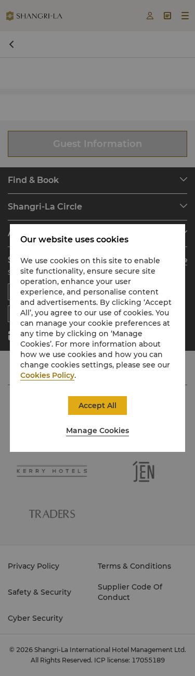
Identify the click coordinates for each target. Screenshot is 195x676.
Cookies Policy (47, 375)
